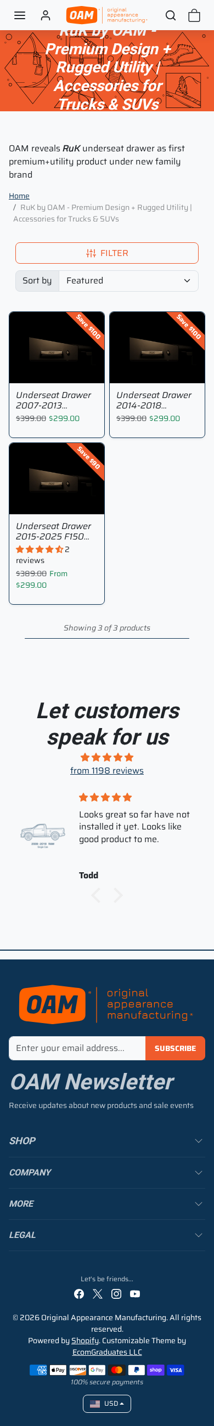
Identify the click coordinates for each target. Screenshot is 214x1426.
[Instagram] (116, 1293)
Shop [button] (22, 1140)
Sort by (37, 280)
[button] (20, 15)
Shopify (85, 1340)
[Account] (45, 15)
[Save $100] (56, 376)
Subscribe (175, 1048)
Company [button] (29, 1172)
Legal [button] (22, 1235)
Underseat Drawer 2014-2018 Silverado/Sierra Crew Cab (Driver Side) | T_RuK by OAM (154, 400)
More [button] (21, 1203)
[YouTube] (135, 1293)
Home (19, 196)
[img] (107, 757)
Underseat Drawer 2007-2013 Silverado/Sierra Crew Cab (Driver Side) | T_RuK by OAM (53, 400)
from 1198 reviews (107, 770)
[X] (97, 1293)
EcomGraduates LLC (107, 1352)
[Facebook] (79, 1293)
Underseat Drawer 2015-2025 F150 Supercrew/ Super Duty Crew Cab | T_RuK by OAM (53, 531)
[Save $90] (56, 507)
